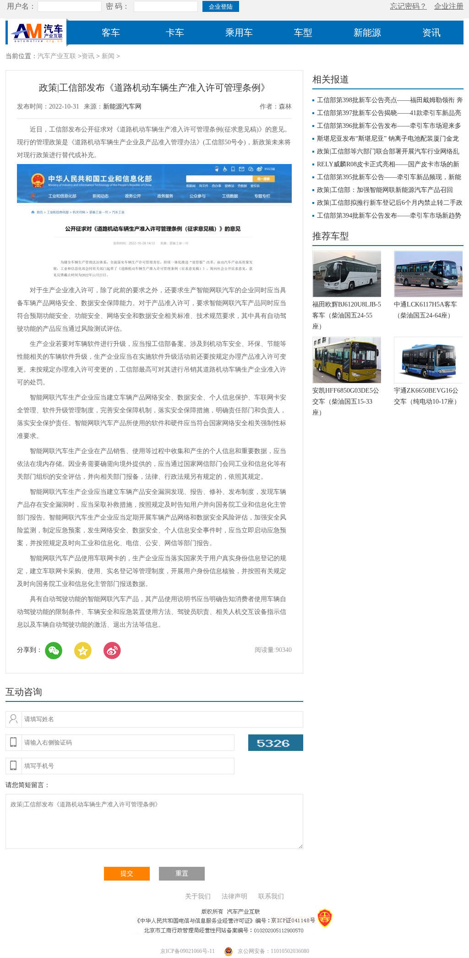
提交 (126, 873)
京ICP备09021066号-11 (187, 951)
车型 (303, 32)
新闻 (108, 56)
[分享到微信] (53, 650)
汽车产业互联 (57, 56)
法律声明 (234, 896)
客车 (111, 32)
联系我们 (271, 896)
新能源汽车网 (122, 106)
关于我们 (198, 896)
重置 (181, 873)
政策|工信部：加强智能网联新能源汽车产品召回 (385, 189)
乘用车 (239, 32)
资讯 (431, 32)
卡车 (175, 32)
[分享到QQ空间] (83, 650)
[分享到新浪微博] (112, 650)
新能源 (367, 32)
